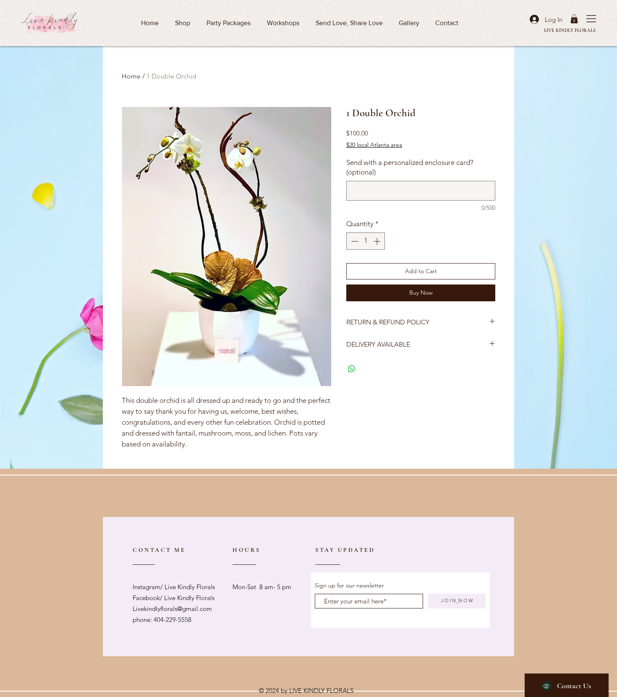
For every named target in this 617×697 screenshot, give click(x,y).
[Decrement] (354, 241)
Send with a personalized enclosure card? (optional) (409, 167)
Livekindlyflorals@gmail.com (172, 609)
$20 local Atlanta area (374, 145)
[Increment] (377, 241)
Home (131, 76)
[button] (591, 18)
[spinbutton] (365, 241)
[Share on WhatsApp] (352, 369)
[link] (574, 18)
